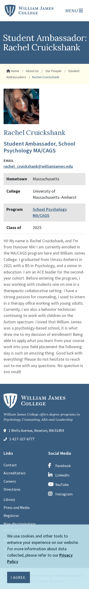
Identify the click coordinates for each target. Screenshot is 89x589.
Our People (53, 71)
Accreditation (15, 473)
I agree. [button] (18, 577)
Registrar (11, 515)
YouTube (62, 484)
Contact (10, 465)
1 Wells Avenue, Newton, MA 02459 (36, 430)
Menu (72, 10)
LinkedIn (62, 475)
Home (14, 71)
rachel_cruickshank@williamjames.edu (38, 166)
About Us (32, 71)
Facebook (63, 465)
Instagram (64, 494)
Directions (12, 489)
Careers (10, 481)
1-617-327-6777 (21, 439)
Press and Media (16, 507)
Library (9, 499)
